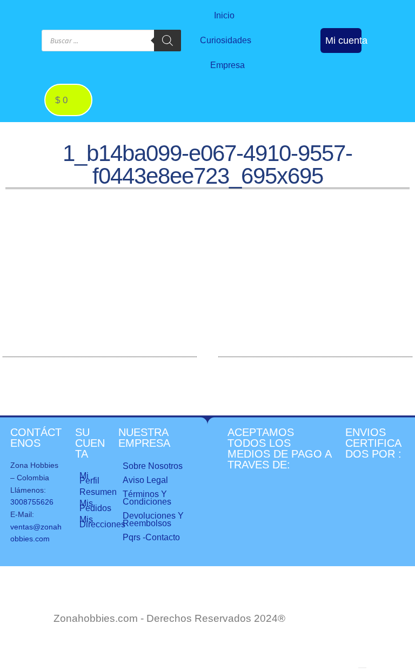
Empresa (227, 65)
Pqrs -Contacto (151, 537)
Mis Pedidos (93, 506)
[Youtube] (294, 51)
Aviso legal (145, 480)
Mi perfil (89, 478)
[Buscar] (167, 40)
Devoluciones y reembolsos (153, 519)
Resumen (93, 491)
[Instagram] (304, 30)
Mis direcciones (93, 522)
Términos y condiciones (147, 497)
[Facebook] (282, 30)
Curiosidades (225, 40)
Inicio (224, 15)
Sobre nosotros (153, 466)
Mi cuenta (346, 40)
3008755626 (31, 502)
